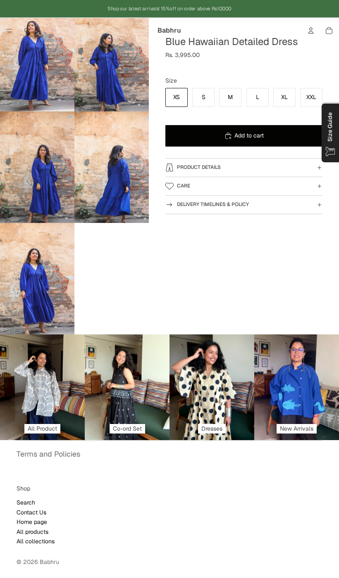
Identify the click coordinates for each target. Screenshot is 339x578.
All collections (36, 541)
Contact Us (31, 512)
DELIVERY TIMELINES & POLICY (213, 204)
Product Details (199, 167)
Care (183, 185)
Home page (32, 522)
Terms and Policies (48, 454)
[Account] (311, 30)
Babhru (49, 562)
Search (26, 502)
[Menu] (9, 30)
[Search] (27, 30)
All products (32, 531)
